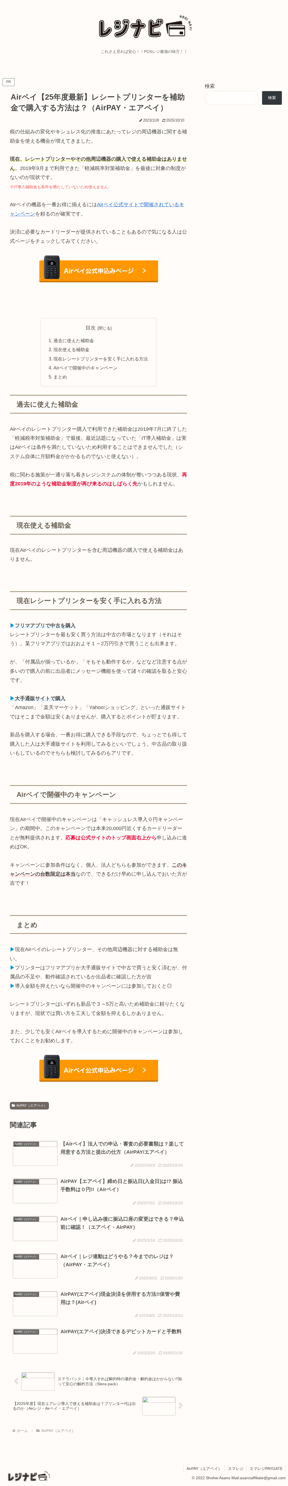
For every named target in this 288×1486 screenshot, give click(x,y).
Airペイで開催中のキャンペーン (85, 367)
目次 (91, 328)
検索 (210, 86)
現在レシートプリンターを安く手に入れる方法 (100, 358)
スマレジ (236, 1468)
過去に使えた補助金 (73, 340)
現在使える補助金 (71, 349)
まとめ (60, 376)
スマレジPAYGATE (266, 1468)
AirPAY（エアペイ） (31, 1106)
